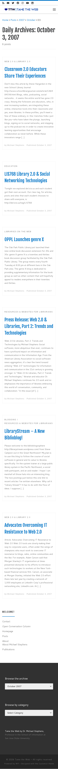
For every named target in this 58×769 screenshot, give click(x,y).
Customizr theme (46, 763)
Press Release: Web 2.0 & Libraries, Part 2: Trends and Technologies (28, 326)
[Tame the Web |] (21, 9)
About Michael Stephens (14, 644)
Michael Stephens (15, 145)
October (31, 20)
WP (17, 763)
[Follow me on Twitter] (13, 3)
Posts (13, 20)
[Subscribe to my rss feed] (3, 3)
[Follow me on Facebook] (18, 3)
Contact (6, 621)
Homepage (7, 631)
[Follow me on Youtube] (27, 3)
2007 (22, 20)
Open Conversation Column (16, 626)
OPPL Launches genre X (24, 239)
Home (5, 20)
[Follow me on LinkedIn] (32, 3)
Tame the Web (22, 759)
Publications (8, 649)
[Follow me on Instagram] (23, 3)
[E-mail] (8, 3)
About (5, 641)
